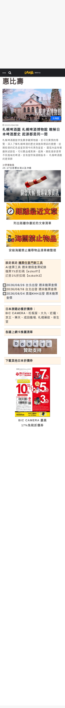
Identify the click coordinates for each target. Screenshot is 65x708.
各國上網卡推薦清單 (19, 332)
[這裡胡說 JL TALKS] (32, 72)
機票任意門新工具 (30, 262)
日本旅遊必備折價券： (21, 309)
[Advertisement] (32, 34)
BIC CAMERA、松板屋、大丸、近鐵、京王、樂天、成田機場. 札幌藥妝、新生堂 (33, 317)
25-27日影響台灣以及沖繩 (16, 168)
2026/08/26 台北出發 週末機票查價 (31, 285)
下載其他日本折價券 (19, 360)
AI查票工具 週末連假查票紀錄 (26, 267)
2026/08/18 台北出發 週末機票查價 (31, 289)
